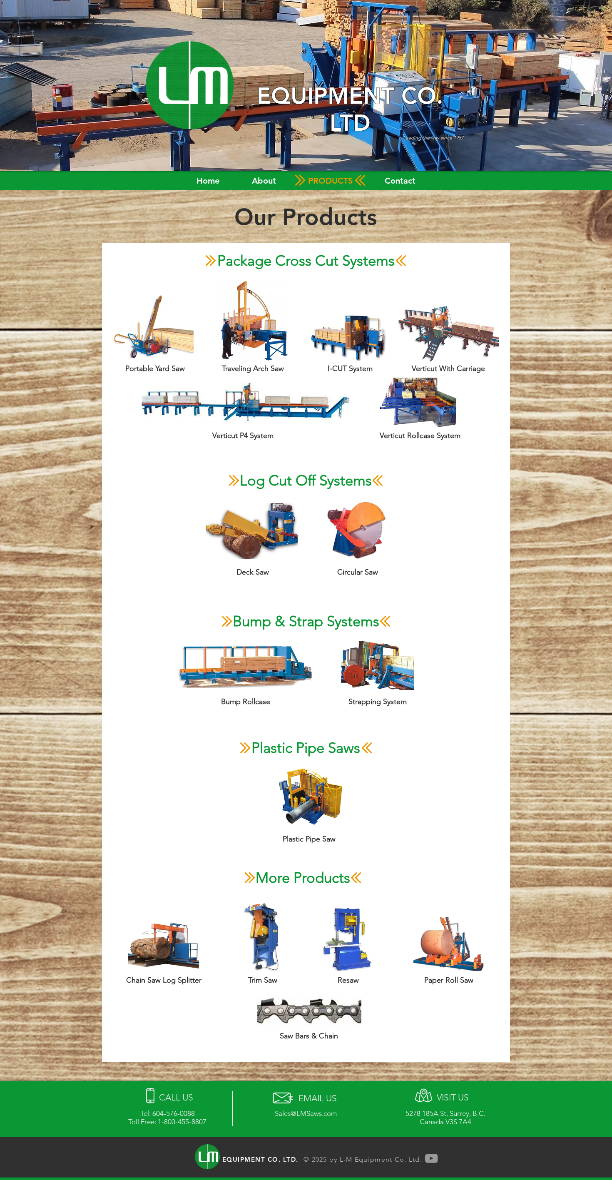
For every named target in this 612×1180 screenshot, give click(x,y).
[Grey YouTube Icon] (431, 1158)
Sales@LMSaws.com (306, 1113)
